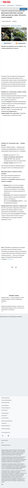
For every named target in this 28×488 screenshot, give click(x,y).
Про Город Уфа (4, 415)
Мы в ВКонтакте (19, 5)
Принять (23, 9)
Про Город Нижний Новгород (6, 420)
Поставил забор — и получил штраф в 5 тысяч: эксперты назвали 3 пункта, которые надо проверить (12, 300)
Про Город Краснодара (5, 428)
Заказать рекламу (10, 5)
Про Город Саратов (5, 417)
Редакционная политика (5, 445)
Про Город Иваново (5, 405)
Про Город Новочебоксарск (6, 400)
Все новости (3, 5)
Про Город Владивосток (5, 425)
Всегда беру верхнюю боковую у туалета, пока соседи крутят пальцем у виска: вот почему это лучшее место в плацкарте (12, 309)
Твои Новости (4, 423)
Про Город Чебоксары (5, 397)
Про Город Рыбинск (5, 413)
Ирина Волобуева (16, 26)
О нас (2, 442)
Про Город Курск (4, 410)
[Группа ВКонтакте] (7, 43)
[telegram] (16, 267)
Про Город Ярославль (5, 402)
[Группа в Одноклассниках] (20, 43)
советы (14, 21)
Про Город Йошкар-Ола (5, 407)
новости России (6, 21)
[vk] (12, 267)
